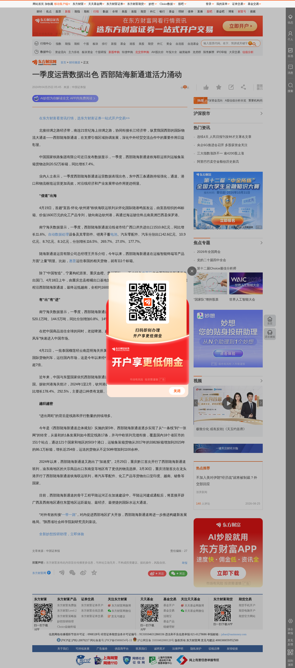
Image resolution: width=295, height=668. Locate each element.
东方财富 (78, 4)
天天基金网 (95, 4)
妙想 (151, 4)
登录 (208, 4)
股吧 (181, 4)
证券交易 (237, 4)
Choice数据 (166, 4)
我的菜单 (221, 4)
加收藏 (49, 4)
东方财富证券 (114, 4)
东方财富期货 (135, 4)
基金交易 (253, 4)
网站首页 (38, 4)
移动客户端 (61, 4)
